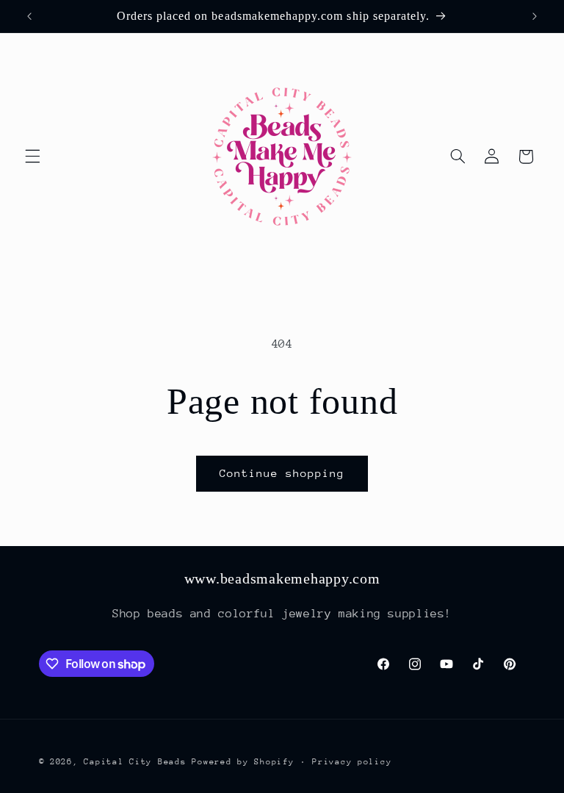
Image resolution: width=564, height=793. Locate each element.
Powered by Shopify (243, 762)
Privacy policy (351, 762)
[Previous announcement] (29, 16)
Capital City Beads (135, 762)
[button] (32, 156)
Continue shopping (282, 473)
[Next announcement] (534, 16)
